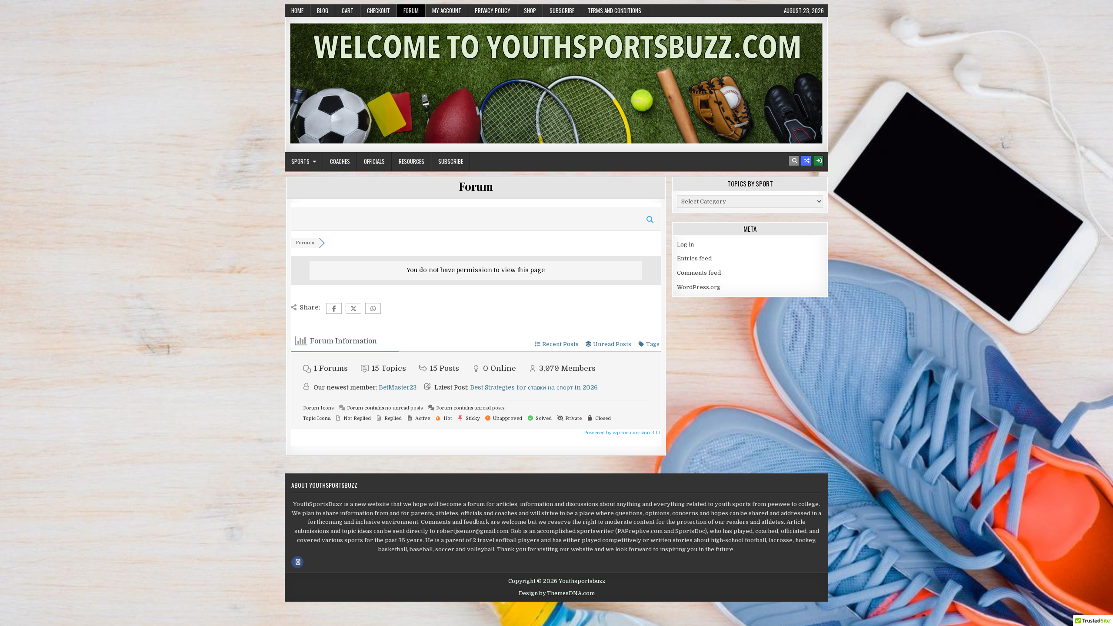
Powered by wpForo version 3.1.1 (621, 433)
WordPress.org (698, 287)
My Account (446, 10)
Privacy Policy (492, 10)
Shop (530, 10)
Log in (685, 244)
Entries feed (694, 258)
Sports (300, 161)
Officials (374, 161)
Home (297, 10)
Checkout (378, 10)
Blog (322, 10)
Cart (347, 10)
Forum (411, 10)
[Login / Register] (818, 161)
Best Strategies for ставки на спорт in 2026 (534, 387)
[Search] (794, 161)
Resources (411, 161)
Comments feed (699, 273)
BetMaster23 (398, 387)
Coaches (340, 161)
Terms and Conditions (614, 10)
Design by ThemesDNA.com (557, 593)
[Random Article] (806, 161)
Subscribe (562, 10)
